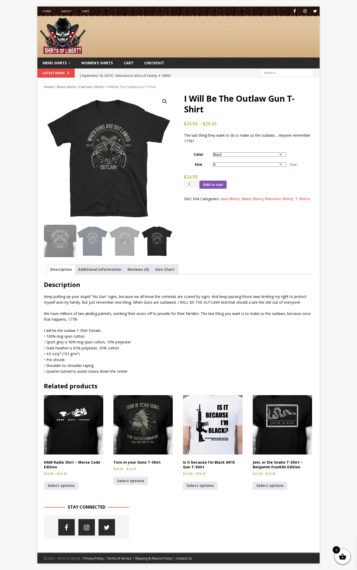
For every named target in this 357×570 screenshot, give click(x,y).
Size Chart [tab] (164, 269)
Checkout (154, 62)
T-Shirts (302, 198)
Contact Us (184, 558)
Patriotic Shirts (91, 86)
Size (198, 164)
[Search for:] (287, 72)
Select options (61, 485)
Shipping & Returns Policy (153, 558)
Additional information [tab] (99, 269)
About (67, 11)
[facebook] (294, 11)
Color (198, 154)
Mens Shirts (55, 62)
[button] (164, 101)
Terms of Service (119, 558)
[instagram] (304, 11)
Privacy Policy (93, 558)
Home (47, 11)
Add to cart (213, 184)
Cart (85, 11)
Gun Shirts (230, 198)
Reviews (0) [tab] (138, 269)
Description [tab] (61, 269)
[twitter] (315, 11)
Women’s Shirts (97, 62)
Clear (293, 164)
